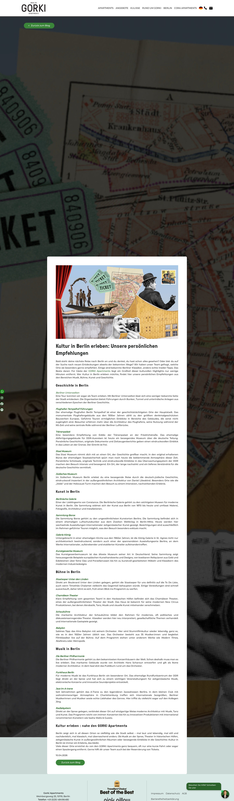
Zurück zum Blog (40, 25)
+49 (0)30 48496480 (58, 799)
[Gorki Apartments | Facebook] (2, 404)
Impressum (157, 793)
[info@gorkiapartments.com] (210, 8)
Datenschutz (173, 793)
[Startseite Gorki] (33, 8)
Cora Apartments (185, 8)
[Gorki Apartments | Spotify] (2, 410)
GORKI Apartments (99, 371)
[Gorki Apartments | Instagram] (2, 398)
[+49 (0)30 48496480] (205, 8)
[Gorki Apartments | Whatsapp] (2, 391)
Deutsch (201, 8)
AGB (184, 793)
